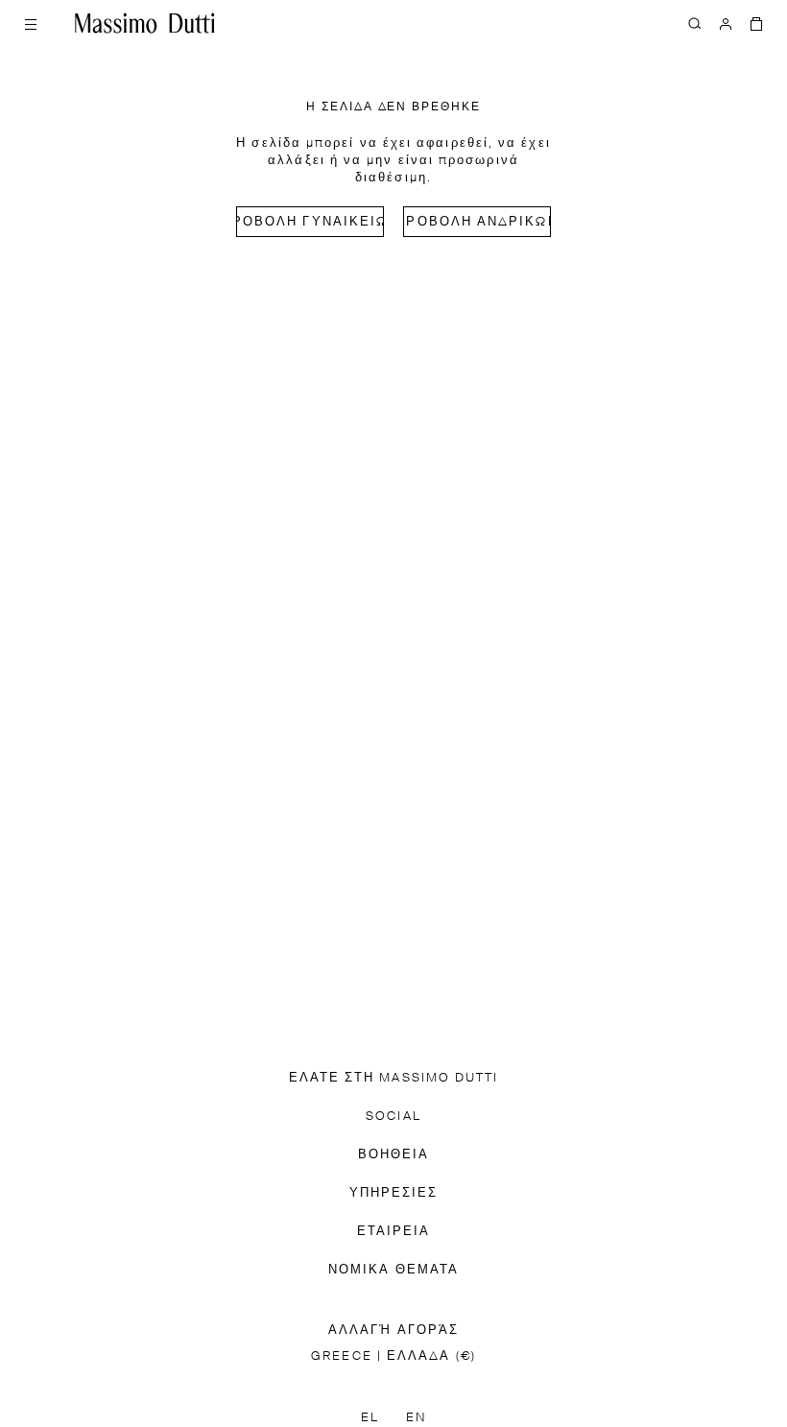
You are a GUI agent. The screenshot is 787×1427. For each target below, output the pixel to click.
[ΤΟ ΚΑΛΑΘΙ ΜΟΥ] (756, 23)
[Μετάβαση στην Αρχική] (145, 23)
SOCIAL (393, 1116)
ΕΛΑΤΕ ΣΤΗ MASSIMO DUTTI (394, 1078)
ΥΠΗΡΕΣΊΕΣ (394, 1193)
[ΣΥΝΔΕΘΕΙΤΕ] (725, 23)
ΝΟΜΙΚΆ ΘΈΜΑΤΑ (393, 1270)
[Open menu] (30, 23)
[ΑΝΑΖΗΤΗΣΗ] (694, 23)
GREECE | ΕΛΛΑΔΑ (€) (393, 1356)
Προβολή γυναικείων (310, 222)
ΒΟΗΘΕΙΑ (394, 1155)
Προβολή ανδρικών (477, 222)
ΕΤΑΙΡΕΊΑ (394, 1231)
